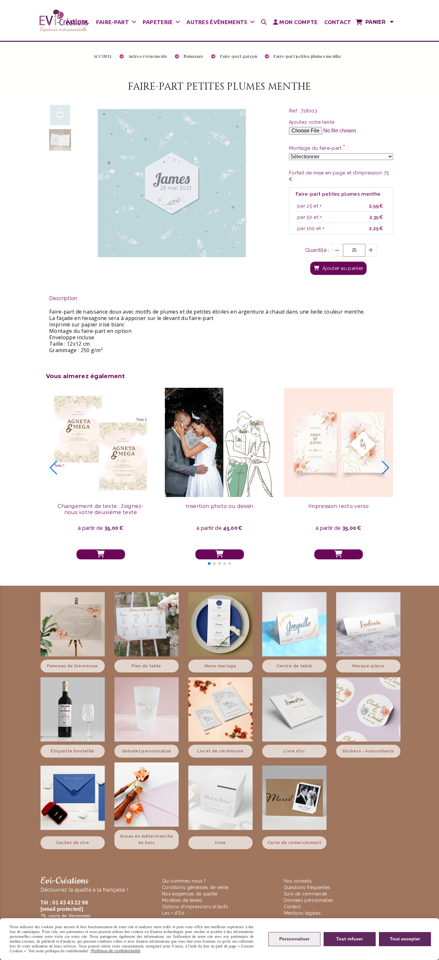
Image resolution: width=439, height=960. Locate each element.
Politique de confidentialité (115, 951)
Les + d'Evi (174, 913)
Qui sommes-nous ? (185, 881)
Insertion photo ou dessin (220, 506)
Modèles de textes (182, 900)
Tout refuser (349, 938)
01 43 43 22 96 (70, 902)
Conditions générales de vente (195, 887)
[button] (209, 563)
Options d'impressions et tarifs (195, 906)
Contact (292, 906)
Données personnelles (308, 900)
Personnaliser (294, 938)
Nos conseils (298, 881)
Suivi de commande (305, 893)
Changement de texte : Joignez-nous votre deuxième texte (101, 509)
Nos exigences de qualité (190, 893)
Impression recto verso (338, 506)
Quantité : (317, 250)
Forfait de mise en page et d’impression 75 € (339, 176)
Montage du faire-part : (318, 147)
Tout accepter (405, 938)
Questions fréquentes (307, 887)
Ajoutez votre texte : (313, 122)
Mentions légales (302, 913)
